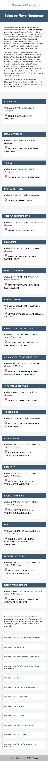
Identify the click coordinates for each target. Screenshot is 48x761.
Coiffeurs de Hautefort (15, 697)
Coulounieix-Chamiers (15, 86)
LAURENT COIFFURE (14, 496)
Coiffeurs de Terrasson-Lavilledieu (21, 657)
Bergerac (26, 84)
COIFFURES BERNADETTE (17, 216)
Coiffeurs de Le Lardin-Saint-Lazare (22, 638)
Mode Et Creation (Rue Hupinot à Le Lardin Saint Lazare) (21, 47)
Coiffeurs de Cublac (14, 678)
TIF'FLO (8, 163)
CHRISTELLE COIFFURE (16, 386)
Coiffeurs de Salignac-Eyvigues (19, 687)
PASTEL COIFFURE (13, 189)
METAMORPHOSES (13, 134)
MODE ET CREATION (14, 271)
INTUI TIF (9, 467)
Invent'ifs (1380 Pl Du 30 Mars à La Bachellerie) (23, 44)
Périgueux (18, 84)
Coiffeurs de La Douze (15, 735)
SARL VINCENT (11, 438)
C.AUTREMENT (11, 412)
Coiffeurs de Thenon (14, 647)
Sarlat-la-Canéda (36, 84)
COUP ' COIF (10, 102)
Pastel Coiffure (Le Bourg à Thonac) (26, 41)
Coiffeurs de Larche (14, 716)
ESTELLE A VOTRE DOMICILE (18, 328)
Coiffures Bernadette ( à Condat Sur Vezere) (20, 43)
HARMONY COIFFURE (14, 556)
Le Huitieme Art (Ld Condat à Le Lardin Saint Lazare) (22, 53)
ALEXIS (8, 525)
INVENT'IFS (10, 242)
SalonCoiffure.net (10, 27)
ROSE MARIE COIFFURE (15, 585)
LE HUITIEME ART (13, 300)
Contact (35, 758)
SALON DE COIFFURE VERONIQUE (21, 357)
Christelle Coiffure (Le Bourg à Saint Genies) (20, 64)
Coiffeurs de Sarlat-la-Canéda (19, 725)
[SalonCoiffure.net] (24, 5)
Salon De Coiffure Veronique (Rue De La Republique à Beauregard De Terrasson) (22, 60)
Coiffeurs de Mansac (14, 706)
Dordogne (22, 32)
